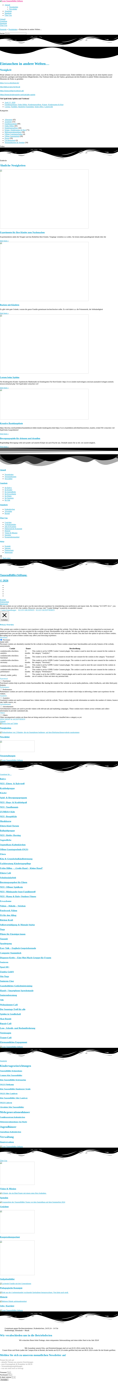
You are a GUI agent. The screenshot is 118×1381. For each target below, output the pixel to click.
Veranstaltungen (7, 756)
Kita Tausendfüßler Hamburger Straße (15, 1089)
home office (39, 107)
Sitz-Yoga (4, 976)
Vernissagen (5, 1033)
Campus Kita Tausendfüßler (11, 1075)
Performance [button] (4, 687)
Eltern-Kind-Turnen (9, 826)
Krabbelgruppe (7, 788)
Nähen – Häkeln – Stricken (13, 906)
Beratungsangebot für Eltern (13, 882)
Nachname (4, 1375)
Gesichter (4, 1206)
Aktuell (7, 5)
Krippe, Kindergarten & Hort (52, 105)
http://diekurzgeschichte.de (10, 87)
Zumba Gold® (7, 972)
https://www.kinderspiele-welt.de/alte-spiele (17, 95)
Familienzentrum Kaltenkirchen (12, 1117)
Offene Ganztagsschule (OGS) (14, 849)
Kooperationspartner (10, 1237)
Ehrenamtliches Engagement (13, 1042)
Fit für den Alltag (8, 915)
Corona (7, 107)
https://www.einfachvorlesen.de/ (12, 91)
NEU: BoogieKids (8, 816)
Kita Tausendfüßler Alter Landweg (13, 1098)
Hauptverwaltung (7, 1142)
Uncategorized (10, 140)
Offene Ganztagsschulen (13, 134)
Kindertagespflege (34, 105)
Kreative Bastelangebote (11, 423)
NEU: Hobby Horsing (10, 835)
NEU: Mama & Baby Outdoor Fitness (18, 896)
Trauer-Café (6, 1037)
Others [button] (2, 713)
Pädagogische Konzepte (11, 1288)
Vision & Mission (8, 1188)
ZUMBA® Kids (7, 812)
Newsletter (13, 9)
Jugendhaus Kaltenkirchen (13, 844)
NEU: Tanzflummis (9, 807)
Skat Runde (5, 1019)
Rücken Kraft (6, 920)
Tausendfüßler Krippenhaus (11, 1071)
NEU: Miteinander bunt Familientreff (17, 891)
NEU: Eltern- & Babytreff (12, 783)
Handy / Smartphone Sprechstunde (16, 990)
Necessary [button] (3, 638)
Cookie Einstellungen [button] (8, 610)
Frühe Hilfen (22, 105)
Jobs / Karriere (7, 1306)
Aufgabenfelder (7, 1279)
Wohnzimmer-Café (9, 1004)
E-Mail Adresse (6, 1377)
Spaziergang (6, 943)
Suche (2, 33)
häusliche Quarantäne (26, 107)
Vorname (3, 1372)
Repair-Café (5, 1023)
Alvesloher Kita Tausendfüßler (12, 1107)
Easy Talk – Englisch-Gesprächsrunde (18, 948)
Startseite (3, 29)
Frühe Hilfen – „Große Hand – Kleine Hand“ (21, 868)
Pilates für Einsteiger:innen (12, 934)
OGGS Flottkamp (7, 1084)
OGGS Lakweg (6, 1103)
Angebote (8, 11)
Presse (7, 138)
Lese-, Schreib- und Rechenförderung (17, 1028)
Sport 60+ (4, 967)
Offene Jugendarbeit (12, 136)
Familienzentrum (11, 105)
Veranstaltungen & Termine (15, 142)
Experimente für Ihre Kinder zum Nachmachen (22, 232)
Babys (3, 779)
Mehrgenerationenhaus (13, 132)
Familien (14, 107)
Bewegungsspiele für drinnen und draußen (20, 438)
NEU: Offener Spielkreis (11, 887)
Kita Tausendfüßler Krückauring (13, 1080)
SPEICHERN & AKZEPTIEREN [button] (12, 719)
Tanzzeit (4, 939)
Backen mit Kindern (9, 305)
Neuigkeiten (13, 7)
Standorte (8, 13)
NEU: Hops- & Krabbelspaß (13, 802)
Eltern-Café (5, 873)
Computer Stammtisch (10, 953)
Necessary (6, 640)
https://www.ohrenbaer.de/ (9, 83)
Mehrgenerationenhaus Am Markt (13, 1122)
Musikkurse (5, 821)
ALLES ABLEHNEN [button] (26, 610)
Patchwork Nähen (8, 910)
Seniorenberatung (8, 995)
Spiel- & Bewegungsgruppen (13, 797)
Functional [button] (4, 679)
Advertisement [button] (5, 704)
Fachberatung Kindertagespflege (15, 863)
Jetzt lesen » (4, 241)
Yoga (2, 929)
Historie (3, 1297)
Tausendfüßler (13, 575)
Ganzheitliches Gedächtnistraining (16, 986)
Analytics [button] (3, 696)
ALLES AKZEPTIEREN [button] (45, 610)
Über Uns (8, 15)
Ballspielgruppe (7, 830)
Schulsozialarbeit (8, 877)
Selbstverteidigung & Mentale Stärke (17, 925)
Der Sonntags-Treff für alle (12, 1009)
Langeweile (48, 107)
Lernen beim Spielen (9, 377)
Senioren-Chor (7, 981)
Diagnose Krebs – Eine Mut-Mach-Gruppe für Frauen (25, 957)
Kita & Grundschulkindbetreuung (16, 859)
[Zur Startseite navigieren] (11, 1)
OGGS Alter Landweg (8, 1093)
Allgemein (8, 120)
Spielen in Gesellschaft (10, 1014)
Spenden (4, 1198)
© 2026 (4, 580)
